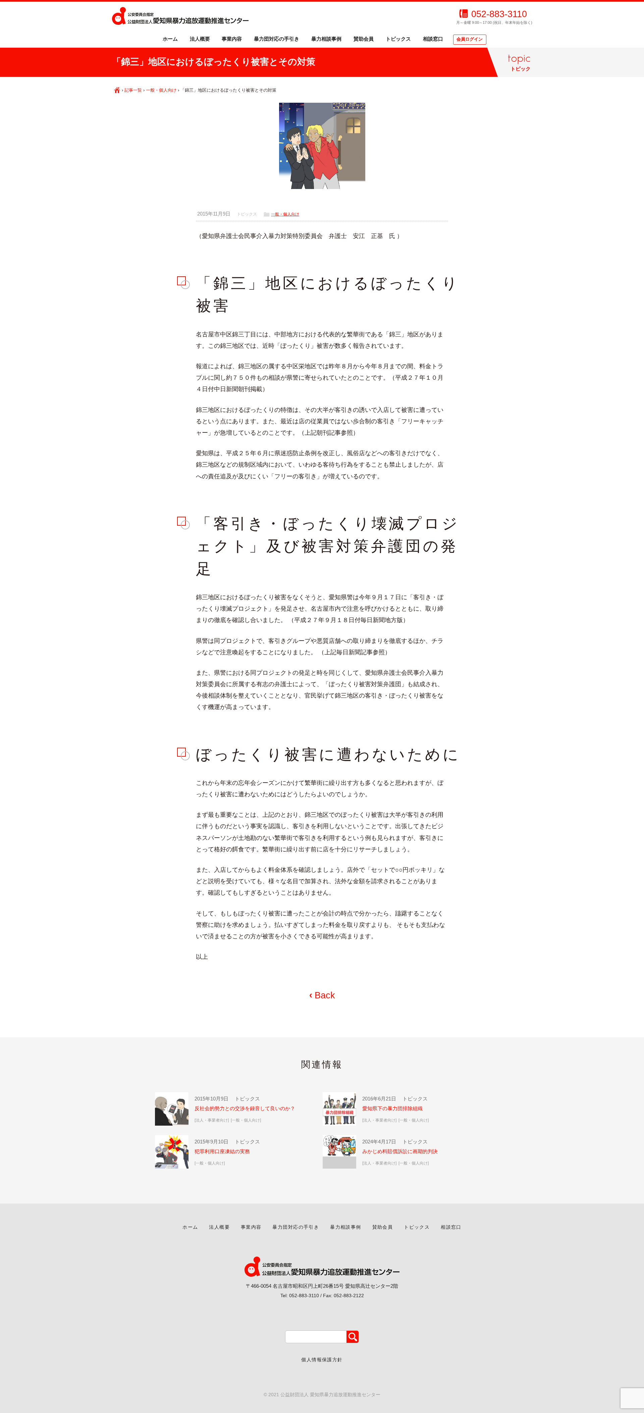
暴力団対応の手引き (276, 39)
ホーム (170, 39)
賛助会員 (364, 39)
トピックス (398, 39)
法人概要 (200, 39)
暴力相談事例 (326, 39)
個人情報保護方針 (321, 1359)
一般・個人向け (161, 90)
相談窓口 (433, 39)
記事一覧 (133, 90)
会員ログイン (470, 39)
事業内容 (232, 39)
